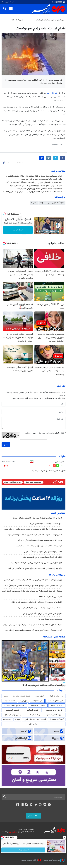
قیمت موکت (37, 700)
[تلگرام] (49, 805)
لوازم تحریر (39, 696)
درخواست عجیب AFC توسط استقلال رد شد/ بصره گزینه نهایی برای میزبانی (32, 624)
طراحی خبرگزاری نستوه (52, 860)
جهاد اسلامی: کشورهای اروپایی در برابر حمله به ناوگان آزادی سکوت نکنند (33, 182)
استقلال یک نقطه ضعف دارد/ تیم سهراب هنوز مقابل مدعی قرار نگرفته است (32, 591)
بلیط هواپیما (35, 714)
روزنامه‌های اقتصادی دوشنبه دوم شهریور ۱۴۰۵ (42, 685)
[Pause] (37, 231)
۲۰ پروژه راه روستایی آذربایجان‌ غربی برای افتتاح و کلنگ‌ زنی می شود (35, 568)
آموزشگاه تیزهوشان (54, 714)
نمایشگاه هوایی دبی (56, 202)
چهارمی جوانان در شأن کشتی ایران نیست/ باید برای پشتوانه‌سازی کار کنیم (33, 579)
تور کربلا (23, 700)
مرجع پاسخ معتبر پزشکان (14, 705)
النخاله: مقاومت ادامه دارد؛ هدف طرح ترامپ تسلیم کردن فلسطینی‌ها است (32, 191)
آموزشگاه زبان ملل (57, 719)
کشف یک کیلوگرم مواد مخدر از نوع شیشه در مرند (42, 557)
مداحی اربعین (56, 705)
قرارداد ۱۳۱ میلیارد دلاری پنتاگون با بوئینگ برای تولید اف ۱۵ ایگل (37, 602)
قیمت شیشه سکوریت (21, 696)
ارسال (6, 444)
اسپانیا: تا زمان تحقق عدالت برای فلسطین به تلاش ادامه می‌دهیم (36, 185)
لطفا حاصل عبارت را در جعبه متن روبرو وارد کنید (45, 433)
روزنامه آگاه (33, 724)
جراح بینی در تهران (56, 696)
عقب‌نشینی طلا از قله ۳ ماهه (50, 596)
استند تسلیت (9, 700)
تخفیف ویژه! (23, 850)
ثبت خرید (18, 230)
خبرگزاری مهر (51, 93)
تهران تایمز (7, 719)
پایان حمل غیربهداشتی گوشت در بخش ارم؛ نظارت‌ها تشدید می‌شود (35, 562)
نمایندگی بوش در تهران (14, 714)
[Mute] (41, 231)
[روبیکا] (31, 805)
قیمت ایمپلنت (32, 710)
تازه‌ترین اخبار (58, 513)
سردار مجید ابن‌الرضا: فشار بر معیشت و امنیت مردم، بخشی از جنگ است (33, 529)
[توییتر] (36, 805)
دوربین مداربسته (38, 705)
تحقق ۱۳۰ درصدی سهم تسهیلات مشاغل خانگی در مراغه (40, 540)
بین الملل (60, 20)
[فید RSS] (27, 805)
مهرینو (17, 719)
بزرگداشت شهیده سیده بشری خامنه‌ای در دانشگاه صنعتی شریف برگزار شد (33, 585)
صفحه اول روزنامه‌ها (54, 637)
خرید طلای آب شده (55, 700)
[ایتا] (17, 805)
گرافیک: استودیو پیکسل (30, 860)
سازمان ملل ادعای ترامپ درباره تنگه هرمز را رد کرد (42, 613)
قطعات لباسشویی (12, 710)
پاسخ (6, 465)
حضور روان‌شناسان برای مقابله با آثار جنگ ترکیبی (43, 551)
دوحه (42, 202)
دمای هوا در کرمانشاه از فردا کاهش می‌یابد (45, 523)
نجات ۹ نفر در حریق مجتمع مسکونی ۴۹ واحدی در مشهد (40, 607)
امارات (33, 202)
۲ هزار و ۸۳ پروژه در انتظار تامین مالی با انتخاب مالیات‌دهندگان (37, 518)
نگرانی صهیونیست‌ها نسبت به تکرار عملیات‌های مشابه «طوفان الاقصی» (34, 176)
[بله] (45, 805)
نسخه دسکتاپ (33, 815)
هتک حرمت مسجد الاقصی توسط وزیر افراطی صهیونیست (39, 188)
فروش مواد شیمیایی (54, 710)
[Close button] (64, 837)
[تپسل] (4, 213)
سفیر (6, 696)
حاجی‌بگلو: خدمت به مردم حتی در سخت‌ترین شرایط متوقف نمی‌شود (35, 534)
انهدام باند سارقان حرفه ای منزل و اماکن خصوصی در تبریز (39, 545)
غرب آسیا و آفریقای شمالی (45, 20)
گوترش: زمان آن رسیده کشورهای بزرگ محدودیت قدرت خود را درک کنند (33, 630)
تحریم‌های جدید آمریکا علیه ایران (49, 619)
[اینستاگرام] (40, 805)
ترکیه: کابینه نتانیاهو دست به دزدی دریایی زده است (41, 179)
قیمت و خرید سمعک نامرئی (35, 719)
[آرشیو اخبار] (22, 805)
